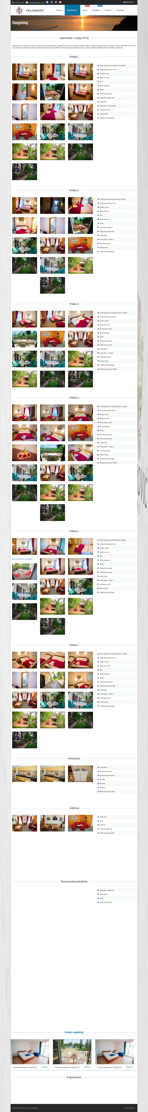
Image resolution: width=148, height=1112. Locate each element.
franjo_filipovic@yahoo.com (36, 2)
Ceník (85, 10)
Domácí (59, 10)
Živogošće (96, 10)
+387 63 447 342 (19, 2)
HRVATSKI (129, 2)
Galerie (108, 10)
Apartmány (72, 10)
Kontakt (120, 10)
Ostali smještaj (74, 1032)
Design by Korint (129, 1108)
